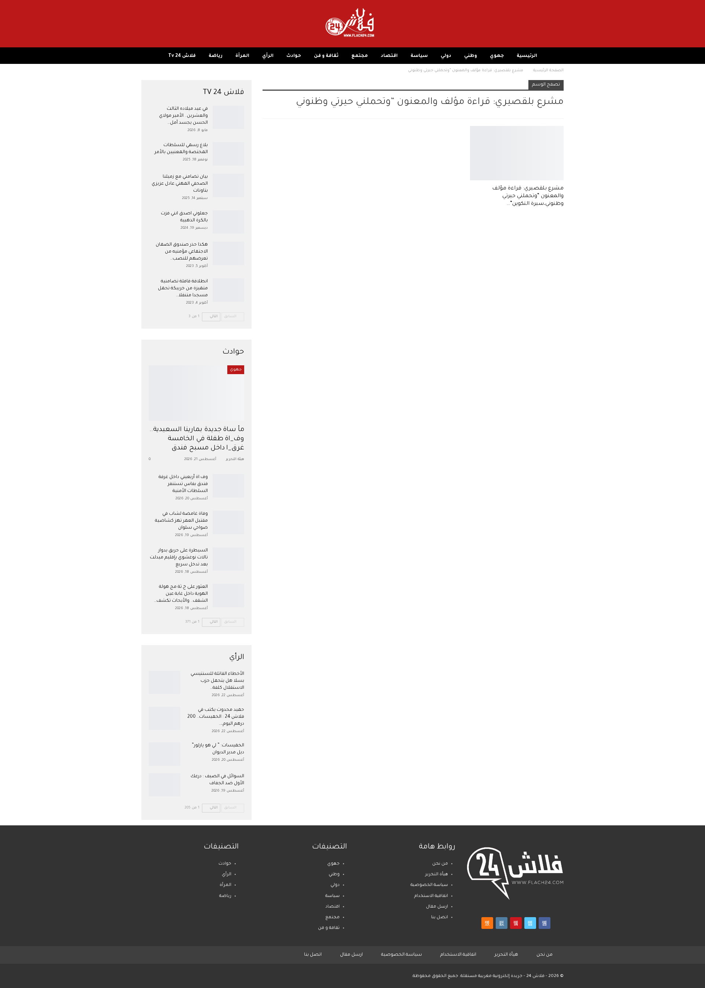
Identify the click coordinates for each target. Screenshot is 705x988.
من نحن (440, 864)
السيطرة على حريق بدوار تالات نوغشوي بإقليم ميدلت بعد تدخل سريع (179, 557)
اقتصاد (389, 56)
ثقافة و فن (326, 56)
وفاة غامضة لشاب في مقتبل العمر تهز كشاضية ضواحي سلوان (181, 521)
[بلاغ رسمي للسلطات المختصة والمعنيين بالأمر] (228, 154)
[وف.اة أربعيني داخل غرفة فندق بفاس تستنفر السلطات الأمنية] (228, 485)
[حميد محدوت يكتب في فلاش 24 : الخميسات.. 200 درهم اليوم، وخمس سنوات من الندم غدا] (164, 718)
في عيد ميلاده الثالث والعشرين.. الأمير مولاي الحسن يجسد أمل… (183, 116)
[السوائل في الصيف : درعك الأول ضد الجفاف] (164, 785)
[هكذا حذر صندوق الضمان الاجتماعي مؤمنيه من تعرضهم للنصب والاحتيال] (228, 253)
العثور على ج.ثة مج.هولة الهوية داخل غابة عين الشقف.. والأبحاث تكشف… (181, 594)
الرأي (268, 56)
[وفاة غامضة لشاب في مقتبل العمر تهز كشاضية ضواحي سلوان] (228, 522)
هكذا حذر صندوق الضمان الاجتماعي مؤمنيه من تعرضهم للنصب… (182, 251)
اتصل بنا (439, 917)
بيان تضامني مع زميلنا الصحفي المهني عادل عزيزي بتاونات (180, 183)
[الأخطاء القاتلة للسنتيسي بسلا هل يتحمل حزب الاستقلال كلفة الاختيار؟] (164, 682)
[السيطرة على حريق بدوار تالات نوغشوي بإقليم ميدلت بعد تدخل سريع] (228, 559)
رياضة (216, 56)
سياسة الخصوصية (429, 885)
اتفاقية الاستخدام (431, 896)
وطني (470, 56)
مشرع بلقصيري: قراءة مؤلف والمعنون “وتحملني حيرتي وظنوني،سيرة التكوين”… (528, 196)
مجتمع (359, 56)
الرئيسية (527, 56)
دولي (446, 56)
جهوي (497, 56)
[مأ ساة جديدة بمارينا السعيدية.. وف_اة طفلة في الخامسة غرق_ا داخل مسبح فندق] (196, 393)
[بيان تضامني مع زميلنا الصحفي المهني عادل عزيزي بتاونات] (228, 185)
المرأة (242, 56)
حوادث (293, 56)
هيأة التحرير (436, 874)
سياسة (419, 56)
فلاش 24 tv (182, 56)
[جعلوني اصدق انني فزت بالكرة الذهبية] (228, 222)
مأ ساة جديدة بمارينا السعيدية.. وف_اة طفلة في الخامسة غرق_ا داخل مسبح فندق (197, 439)
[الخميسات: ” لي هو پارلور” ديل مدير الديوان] (164, 754)
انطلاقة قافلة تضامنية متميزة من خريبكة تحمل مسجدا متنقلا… (183, 288)
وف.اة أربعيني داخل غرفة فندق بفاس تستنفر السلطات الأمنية (183, 484)
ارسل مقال (437, 907)
